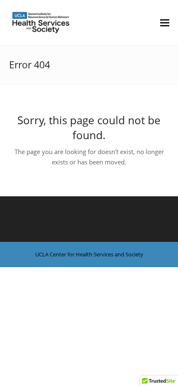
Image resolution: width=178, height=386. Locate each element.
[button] (164, 22)
